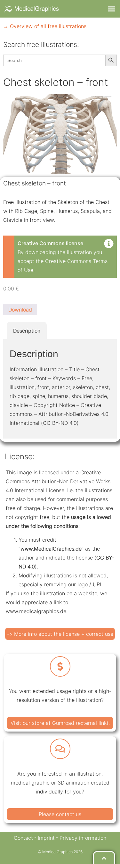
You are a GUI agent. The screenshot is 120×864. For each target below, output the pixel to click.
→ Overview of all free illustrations (44, 26)
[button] (112, 9)
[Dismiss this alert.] (109, 244)
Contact (23, 838)
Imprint (46, 838)
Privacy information (83, 838)
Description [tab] (26, 330)
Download (20, 309)
